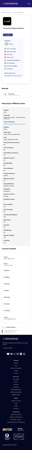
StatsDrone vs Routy (16, 419)
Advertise (16, 384)
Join (8, 34)
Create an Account (16, 400)
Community (16, 387)
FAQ (16, 365)
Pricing (16, 406)
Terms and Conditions (16, 368)
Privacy (16, 373)
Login (16, 403)
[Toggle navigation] (28, 4)
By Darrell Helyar (11, 327)
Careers (16, 363)
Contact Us (16, 408)
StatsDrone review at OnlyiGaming (16, 422)
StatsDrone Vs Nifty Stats (16, 417)
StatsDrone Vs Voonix (16, 414)
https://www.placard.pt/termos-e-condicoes (14, 124)
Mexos (11, 44)
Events (16, 382)
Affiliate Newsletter (16, 389)
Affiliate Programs (6, 12)
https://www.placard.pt (13, 95)
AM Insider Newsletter (16, 392)
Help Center (16, 379)
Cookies (16, 370)
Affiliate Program (16, 394)
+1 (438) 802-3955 (7, 348)
